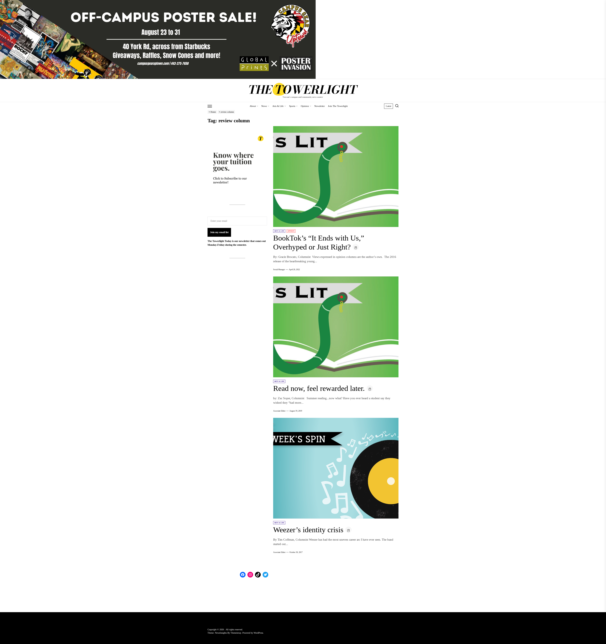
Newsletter (319, 106)
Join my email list (219, 232)
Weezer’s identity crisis (308, 529)
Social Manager (279, 269)
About (253, 106)
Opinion (305, 106)
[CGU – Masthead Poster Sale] (158, 1)
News (264, 106)
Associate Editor (279, 411)
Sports (292, 106)
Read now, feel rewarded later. (319, 388)
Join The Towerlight (338, 106)
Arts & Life (278, 106)
